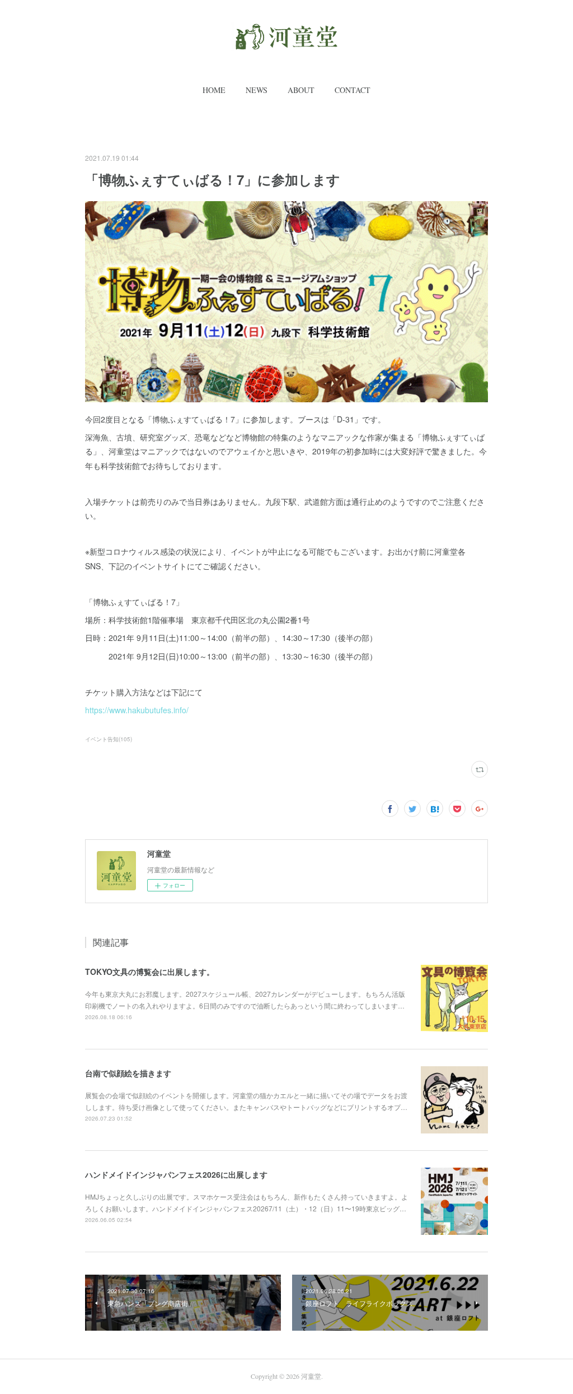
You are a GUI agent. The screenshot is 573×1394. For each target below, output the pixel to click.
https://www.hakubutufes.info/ (137, 709)
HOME (214, 90)
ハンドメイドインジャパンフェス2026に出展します (176, 1174)
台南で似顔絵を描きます (128, 1073)
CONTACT (352, 90)
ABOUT (301, 90)
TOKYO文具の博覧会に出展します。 (149, 971)
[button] (214, 90)
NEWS (256, 90)
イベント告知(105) (108, 739)
